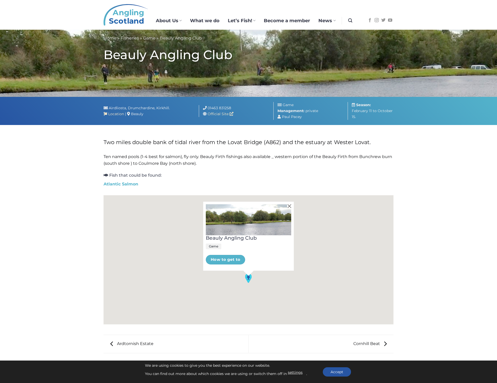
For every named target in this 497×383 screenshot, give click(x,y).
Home (110, 38)
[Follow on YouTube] (390, 20)
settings (295, 372)
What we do (205, 20)
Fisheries (130, 38)
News (325, 20)
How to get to (225, 259)
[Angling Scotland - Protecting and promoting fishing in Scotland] (126, 15)
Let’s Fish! (240, 20)
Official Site (219, 114)
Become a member (287, 20)
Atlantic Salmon (121, 184)
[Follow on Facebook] (370, 20)
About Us (167, 20)
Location (115, 114)
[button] (350, 20)
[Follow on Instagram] (377, 20)
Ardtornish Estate (135, 343)
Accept (337, 372)
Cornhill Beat (367, 343)
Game (149, 38)
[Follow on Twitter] (383, 20)
